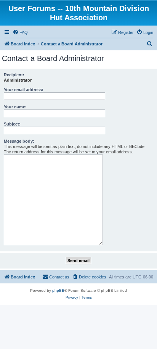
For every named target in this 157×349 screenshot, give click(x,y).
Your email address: (23, 89)
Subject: (12, 124)
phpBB (58, 290)
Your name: (15, 107)
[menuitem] (20, 32)
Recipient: (14, 74)
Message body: (19, 141)
